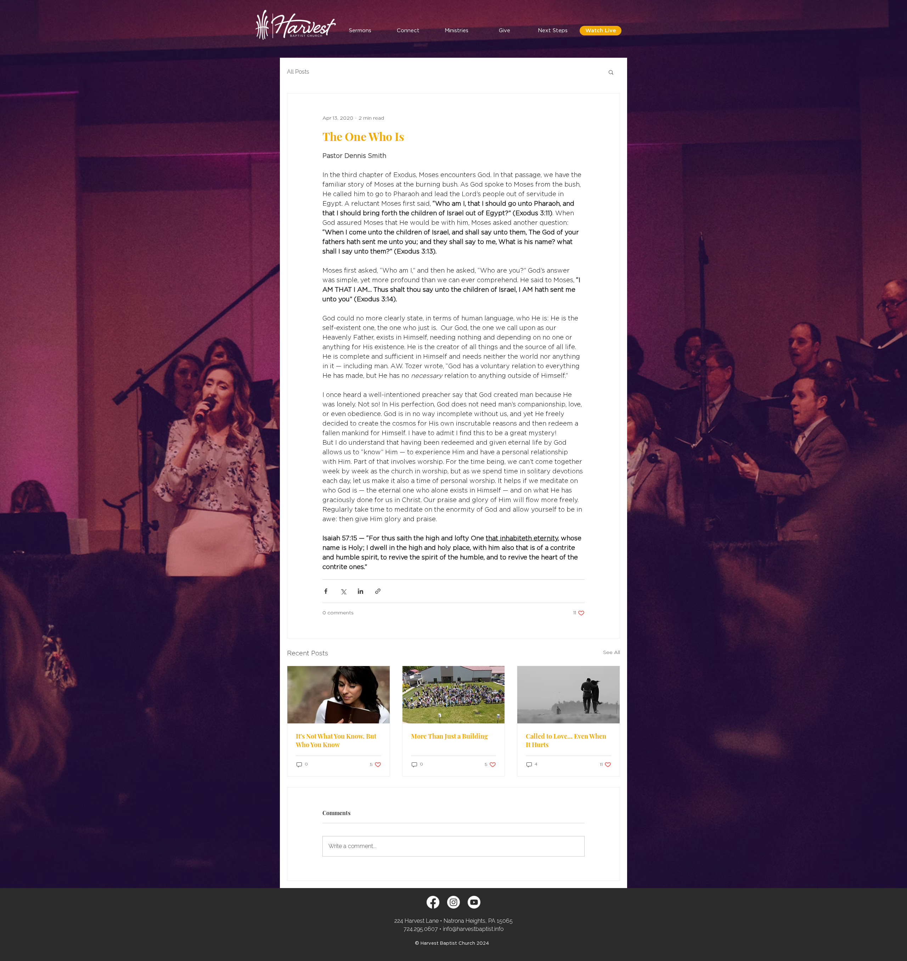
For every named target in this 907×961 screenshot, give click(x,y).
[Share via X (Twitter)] (343, 591)
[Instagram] (453, 902)
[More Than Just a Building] (453, 694)
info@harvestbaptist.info (473, 929)
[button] (408, 30)
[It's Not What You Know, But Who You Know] (338, 694)
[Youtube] (474, 902)
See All (611, 652)
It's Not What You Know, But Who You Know (336, 740)
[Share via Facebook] (325, 591)
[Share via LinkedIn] (360, 591)
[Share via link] (377, 591)
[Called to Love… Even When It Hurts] (568, 694)
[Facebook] (433, 902)
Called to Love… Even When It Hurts (566, 740)
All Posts (298, 71)
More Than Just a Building (449, 736)
